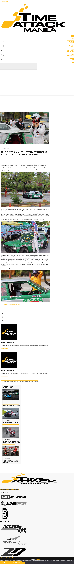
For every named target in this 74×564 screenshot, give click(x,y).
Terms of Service (4, 557)
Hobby (72, 46)
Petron (18, 304)
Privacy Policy (12, 557)
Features (72, 42)
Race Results (71, 53)
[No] (23, 563)
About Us (72, 60)
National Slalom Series (12, 304)
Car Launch (71, 41)
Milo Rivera (5, 304)
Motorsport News (69, 51)
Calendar (71, 58)
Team (73, 62)
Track (72, 54)
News (73, 38)
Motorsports (70, 50)
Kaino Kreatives (39, 559)
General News (70, 40)
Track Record (70, 57)
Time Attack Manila (4, 1)
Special (72, 47)
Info (73, 59)
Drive (73, 44)
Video (73, 49)
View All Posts (4, 348)
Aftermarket (71, 45)
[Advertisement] (37, 103)
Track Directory (70, 55)
